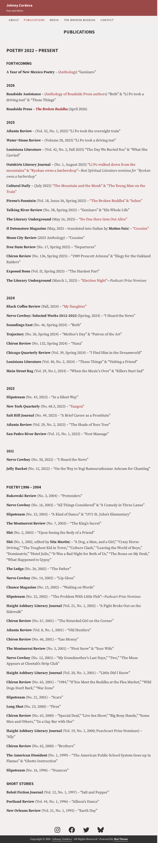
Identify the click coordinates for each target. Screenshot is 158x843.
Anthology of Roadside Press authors (75, 94)
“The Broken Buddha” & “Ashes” (116, 200)
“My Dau (69, 306)
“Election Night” (94, 280)
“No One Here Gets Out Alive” (103, 219)
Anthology (67, 72)
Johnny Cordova (19, 5)
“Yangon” (76, 406)
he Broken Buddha (53, 109)
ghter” (81, 306)
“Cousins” (141, 228)
